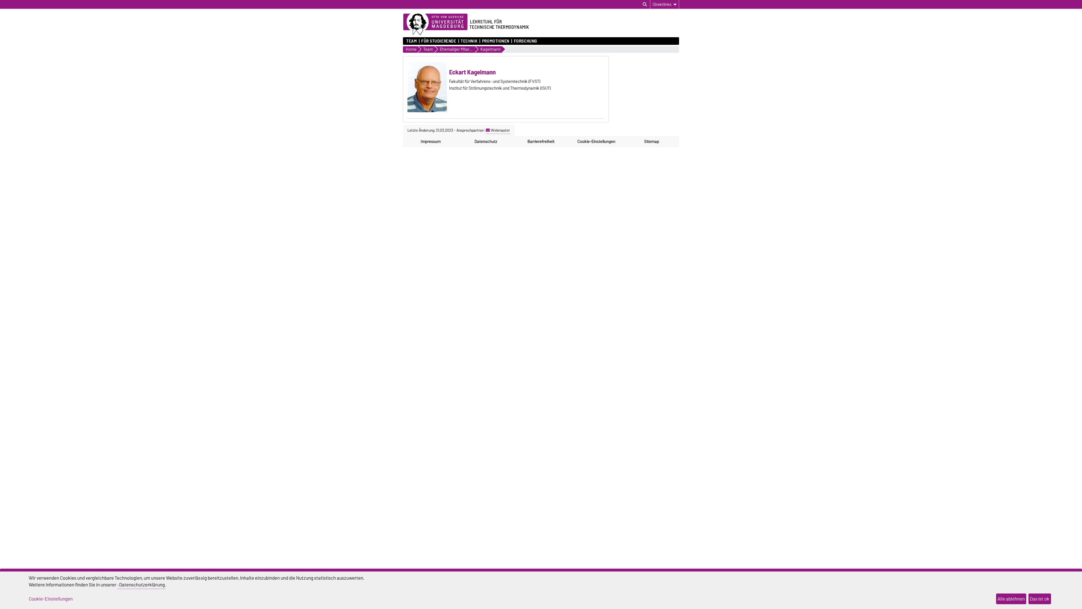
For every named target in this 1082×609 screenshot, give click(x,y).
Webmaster (500, 130)
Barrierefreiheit (541, 141)
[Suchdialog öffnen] (644, 4)
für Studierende (438, 41)
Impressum (431, 141)
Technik (469, 41)
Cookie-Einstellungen (596, 141)
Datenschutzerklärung (142, 585)
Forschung (525, 41)
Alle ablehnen (1011, 599)
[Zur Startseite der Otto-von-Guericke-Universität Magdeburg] (435, 24)
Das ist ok (1039, 599)
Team (411, 41)
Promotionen (495, 41)
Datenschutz (486, 141)
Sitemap (651, 141)
